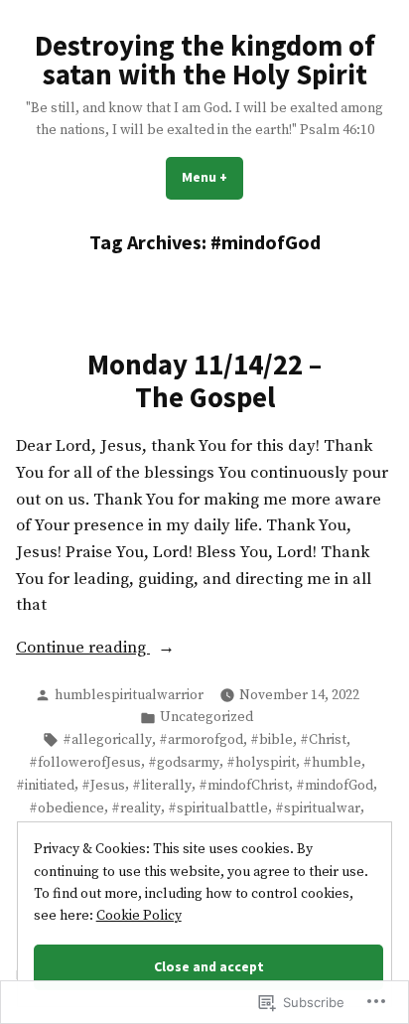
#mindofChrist (244, 786)
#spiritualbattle (218, 808)
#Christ (323, 740)
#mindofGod (334, 786)
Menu (212, 177)
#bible (271, 740)
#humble (332, 763)
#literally (162, 786)
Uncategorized (206, 717)
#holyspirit (261, 763)
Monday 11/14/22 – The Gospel (204, 380)
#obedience (66, 808)
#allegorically (107, 740)
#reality (136, 808)
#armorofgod (201, 740)
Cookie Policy (139, 916)
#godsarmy (183, 763)
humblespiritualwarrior (129, 695)
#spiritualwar (317, 808)
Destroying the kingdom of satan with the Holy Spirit (205, 60)
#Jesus (103, 786)
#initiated (45, 786)
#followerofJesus (85, 763)
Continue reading (83, 649)
